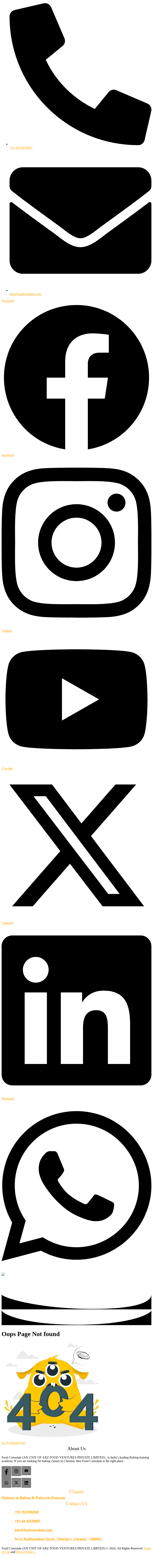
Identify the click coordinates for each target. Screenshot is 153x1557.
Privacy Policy (25, 1552)
